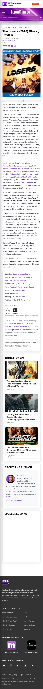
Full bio (9, 497)
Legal (21, 675)
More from (14, 500)
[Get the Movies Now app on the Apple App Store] (21, 4)
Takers (13, 174)
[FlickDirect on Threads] (25, 665)
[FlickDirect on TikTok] (18, 665)
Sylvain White (20, 290)
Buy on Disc (21, 101)
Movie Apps (28, 613)
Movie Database (7, 629)
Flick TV (27, 617)
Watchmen (30, 163)
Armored (33, 174)
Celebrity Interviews (8, 625)
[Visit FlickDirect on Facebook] (32, 665)
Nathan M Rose (8, 40)
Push (37, 171)
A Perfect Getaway (25, 182)
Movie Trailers (29, 621)
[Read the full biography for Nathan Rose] (10, 479)
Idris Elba (8, 281)
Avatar (5, 169)
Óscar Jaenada (23, 284)
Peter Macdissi (10, 287)
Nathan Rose (23, 476)
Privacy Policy (12, 675)
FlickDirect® (31, 679)
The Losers (10, 23)
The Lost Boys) (32, 180)
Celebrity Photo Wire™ (9, 621)
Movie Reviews (29, 625)
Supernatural (7, 166)
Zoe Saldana (14, 274)
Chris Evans (27, 277)
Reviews (17, 23)
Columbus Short (19, 281)
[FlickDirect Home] (22, 12)
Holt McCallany (10, 284)
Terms (4, 675)
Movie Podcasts (7, 613)
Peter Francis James (26, 287)
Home (3, 23)
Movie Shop (28, 629)
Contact (28, 675)
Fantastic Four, (28, 171)
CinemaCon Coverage (9, 617)
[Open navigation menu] (3, 12)
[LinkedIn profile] (14, 40)
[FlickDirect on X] (39, 665)
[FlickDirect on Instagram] (11, 665)
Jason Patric (25, 274)
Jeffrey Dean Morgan (13, 277)
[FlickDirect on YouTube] (4, 665)
